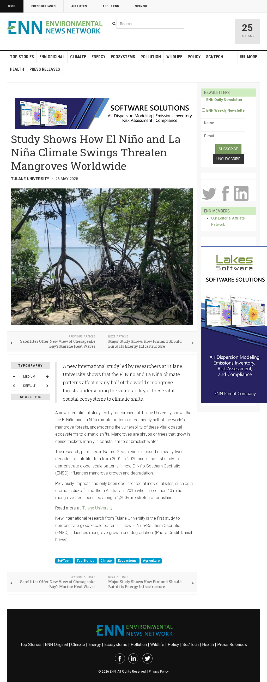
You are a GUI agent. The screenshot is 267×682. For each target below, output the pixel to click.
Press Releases (43, 6)
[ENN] (56, 27)
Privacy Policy (159, 671)
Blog (11, 6)
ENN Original (52, 56)
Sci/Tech (214, 56)
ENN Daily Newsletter (224, 100)
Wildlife (174, 56)
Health (17, 69)
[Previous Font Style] (14, 386)
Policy (194, 56)
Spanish (141, 6)
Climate (78, 56)
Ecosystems (123, 56)
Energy (98, 56)
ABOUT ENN (111, 6)
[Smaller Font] (14, 376)
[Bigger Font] (47, 376)
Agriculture (151, 560)
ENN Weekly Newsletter (226, 110)
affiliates (79, 6)
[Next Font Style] (47, 386)
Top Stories (22, 56)
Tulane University (97, 508)
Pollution (151, 56)
